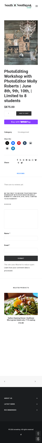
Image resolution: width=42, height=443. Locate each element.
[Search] (25, 6)
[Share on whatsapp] (32, 160)
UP (38, 433)
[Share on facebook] (17, 160)
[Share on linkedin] (29, 160)
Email (7, 245)
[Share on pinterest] (26, 160)
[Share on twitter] (20, 160)
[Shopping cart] (29, 6)
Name (7, 233)
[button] (36, 6)
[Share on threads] (23, 160)
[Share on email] (21, 162)
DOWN (38, 439)
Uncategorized (23, 132)
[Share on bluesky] (35, 160)
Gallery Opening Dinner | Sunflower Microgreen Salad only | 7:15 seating (21, 319)
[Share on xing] (18, 162)
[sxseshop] (18, 6)
